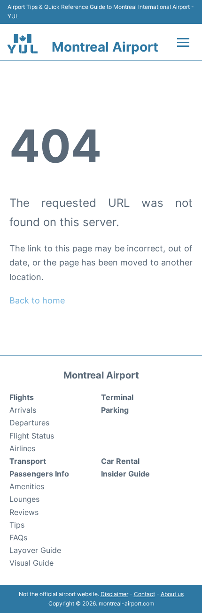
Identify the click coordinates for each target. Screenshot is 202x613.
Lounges (24, 499)
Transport (27, 461)
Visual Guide (31, 563)
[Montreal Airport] (23, 43)
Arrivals (22, 410)
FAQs (18, 537)
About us (172, 594)
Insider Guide (125, 473)
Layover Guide (35, 550)
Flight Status (31, 435)
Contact (144, 594)
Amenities (26, 486)
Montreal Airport (105, 46)
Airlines (22, 448)
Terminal (117, 397)
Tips (16, 525)
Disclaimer (114, 594)
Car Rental (120, 461)
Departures (29, 422)
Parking (115, 410)
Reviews (24, 512)
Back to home (37, 300)
